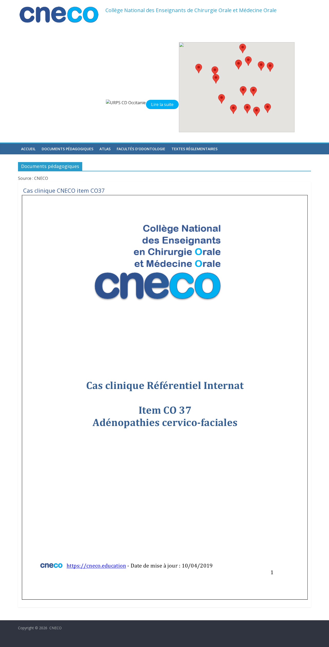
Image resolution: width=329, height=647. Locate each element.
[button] (247, 108)
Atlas (105, 148)
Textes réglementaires (194, 148)
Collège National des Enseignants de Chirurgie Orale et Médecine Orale (191, 10)
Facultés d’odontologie (141, 148)
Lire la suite (162, 104)
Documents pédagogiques (67, 148)
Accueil (28, 148)
